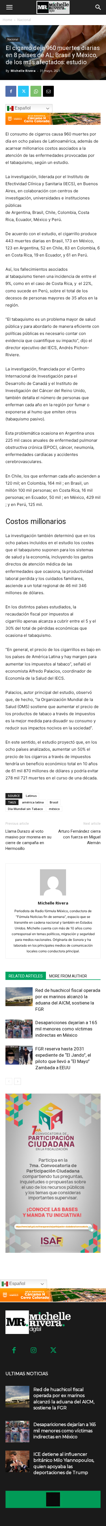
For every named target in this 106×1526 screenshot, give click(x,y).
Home (7, 19)
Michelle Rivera (23, 71)
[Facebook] (10, 91)
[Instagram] (33, 1350)
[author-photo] (53, 895)
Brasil (54, 802)
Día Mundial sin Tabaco (25, 809)
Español (22, 108)
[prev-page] (8, 1081)
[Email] (48, 91)
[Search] (98, 7)
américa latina (33, 802)
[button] (9, 7)
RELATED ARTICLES (26, 976)
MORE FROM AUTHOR (68, 976)
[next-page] (17, 1081)
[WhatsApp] (35, 91)
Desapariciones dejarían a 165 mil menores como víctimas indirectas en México (66, 1029)
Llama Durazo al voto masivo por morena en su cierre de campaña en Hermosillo (28, 840)
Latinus (31, 796)
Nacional (24, 19)
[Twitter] (23, 91)
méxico (54, 809)
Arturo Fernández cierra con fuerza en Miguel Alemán (79, 837)
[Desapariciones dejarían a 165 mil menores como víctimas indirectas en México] (19, 1029)
